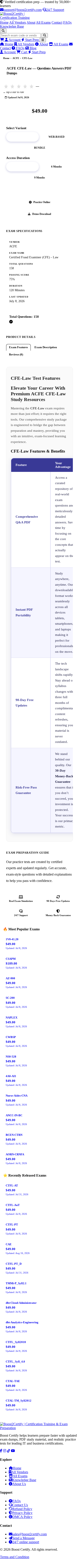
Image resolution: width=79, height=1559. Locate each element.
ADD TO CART (42, 190)
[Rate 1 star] (6, 86)
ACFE (16, 58)
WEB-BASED (56, 137)
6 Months (56, 166)
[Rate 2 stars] (12, 86)
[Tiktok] (8, 1451)
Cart (24, 52)
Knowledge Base (12, 26)
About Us (19, 1484)
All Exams (43, 22)
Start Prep (32, 40)
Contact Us (20, 1505)
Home (4, 22)
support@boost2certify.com (23, 10)
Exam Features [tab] (18, 347)
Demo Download (41, 214)
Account (14, 40)
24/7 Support (55, 10)
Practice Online (41, 202)
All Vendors (17, 22)
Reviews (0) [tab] (16, 354)
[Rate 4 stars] (25, 86)
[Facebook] (1, 1451)
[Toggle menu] (43, 40)
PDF (22, 137)
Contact (57, 22)
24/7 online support (25, 1542)
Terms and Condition (14, 1557)
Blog (32, 48)
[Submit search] (44, 35)
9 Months (39, 177)
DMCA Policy (22, 1517)
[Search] (3, 31)
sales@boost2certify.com (29, 1534)
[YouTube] (13, 1451)
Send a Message (23, 1538)
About (31, 22)
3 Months (22, 166)
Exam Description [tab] (45, 347)
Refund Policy (22, 1509)
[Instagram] (4, 1451)
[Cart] (2, 40)
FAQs (67, 22)
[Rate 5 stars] (31, 86)
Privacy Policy (22, 1513)
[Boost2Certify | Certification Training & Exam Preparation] (39, 16)
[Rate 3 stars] (19, 86)
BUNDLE (39, 147)
